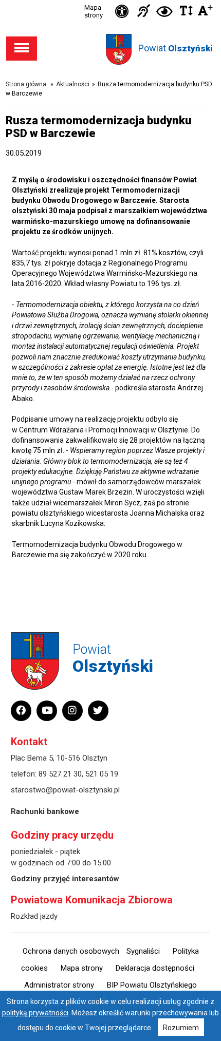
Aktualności (72, 84)
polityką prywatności (35, 1013)
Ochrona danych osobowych (71, 951)
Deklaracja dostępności (155, 968)
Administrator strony (59, 985)
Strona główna (26, 84)
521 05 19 (101, 774)
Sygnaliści (143, 951)
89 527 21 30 (60, 774)
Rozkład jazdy (34, 916)
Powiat (175, 48)
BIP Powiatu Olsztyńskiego (152, 985)
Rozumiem (181, 1028)
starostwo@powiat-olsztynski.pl (65, 789)
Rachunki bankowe (45, 811)
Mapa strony (93, 11)
